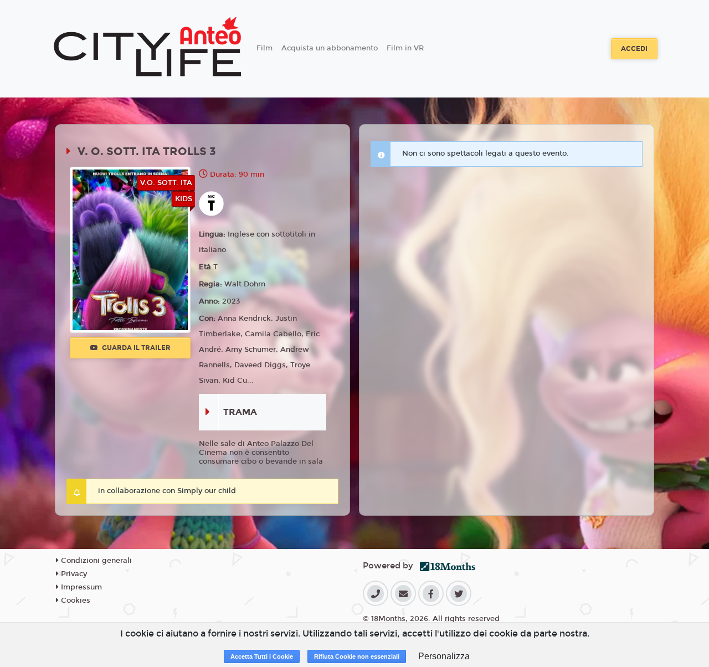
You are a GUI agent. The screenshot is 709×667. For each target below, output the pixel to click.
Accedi (634, 49)
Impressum (80, 587)
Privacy (73, 573)
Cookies (74, 600)
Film (264, 48)
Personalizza (444, 656)
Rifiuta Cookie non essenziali (356, 656)
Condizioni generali (95, 560)
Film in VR (405, 48)
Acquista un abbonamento (329, 48)
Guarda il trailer (135, 348)
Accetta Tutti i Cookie (261, 656)
